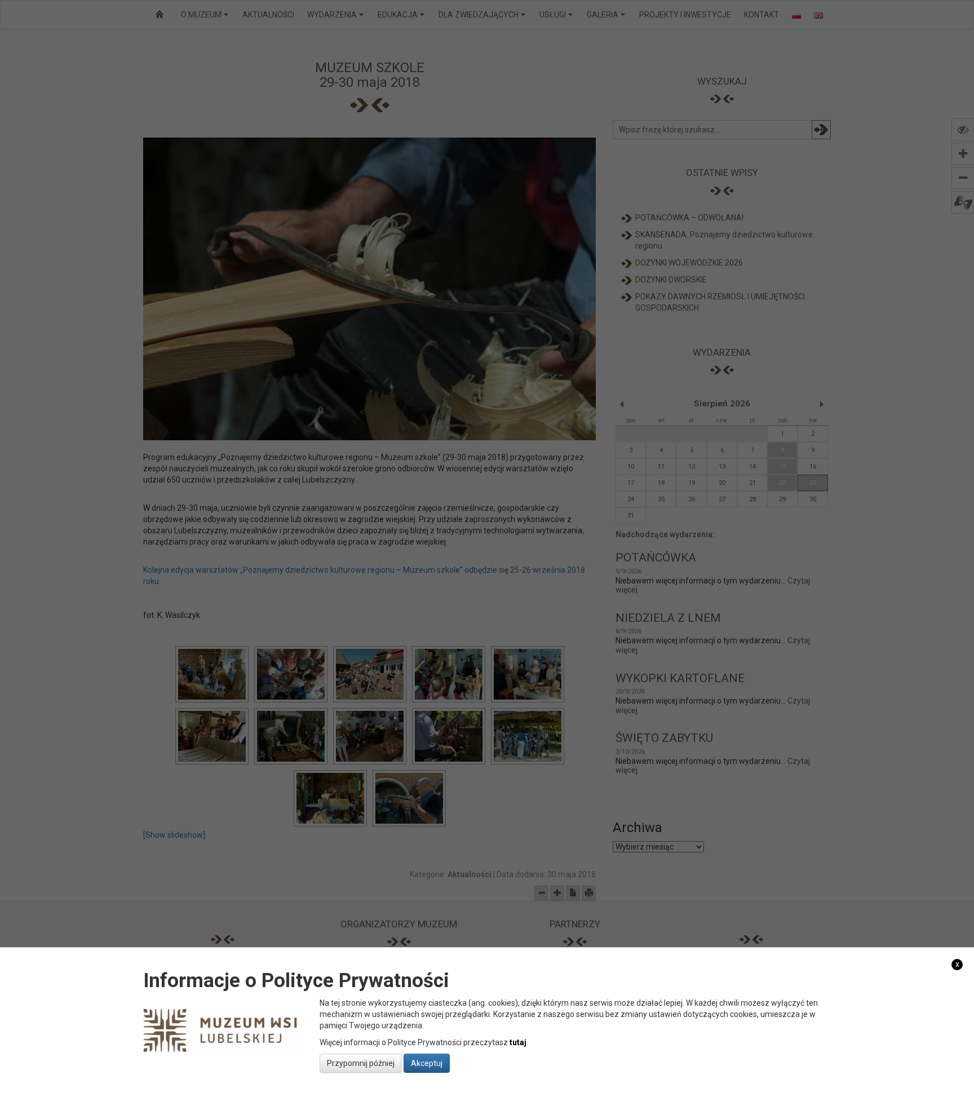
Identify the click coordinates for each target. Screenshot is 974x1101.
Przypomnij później (361, 1063)
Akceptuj (426, 1063)
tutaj (518, 1042)
